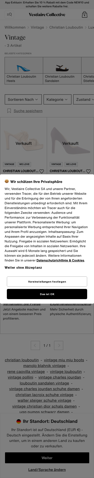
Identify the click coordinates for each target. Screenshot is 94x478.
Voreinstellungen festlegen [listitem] (47, 281)
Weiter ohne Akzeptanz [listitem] (23, 267)
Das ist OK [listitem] (47, 294)
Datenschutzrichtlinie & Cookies (60, 260)
